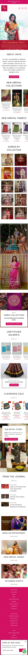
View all (14, 338)
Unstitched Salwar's (14, 599)
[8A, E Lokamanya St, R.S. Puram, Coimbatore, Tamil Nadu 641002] (14, 448)
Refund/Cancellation (14, 616)
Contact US (8, 284)
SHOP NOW (14, 560)
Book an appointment (14, 632)
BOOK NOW (14, 536)
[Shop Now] (14, 376)
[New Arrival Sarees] (14, 547)
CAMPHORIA (14, 606)
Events (14, 635)
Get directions (11, 439)
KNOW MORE (14, 76)
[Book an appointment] (14, 523)
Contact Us (14, 637)
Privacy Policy (14, 618)
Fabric (14, 596)
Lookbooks (14, 608)
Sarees (14, 594)
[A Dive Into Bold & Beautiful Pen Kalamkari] (5, 504)
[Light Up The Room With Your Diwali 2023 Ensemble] (5, 486)
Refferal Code (14, 625)
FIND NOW (14, 584)
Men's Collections (14, 603)
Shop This (9, 249)
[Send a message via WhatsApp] (24, 651)
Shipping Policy (14, 620)
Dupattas (14, 601)
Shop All (19, 249)
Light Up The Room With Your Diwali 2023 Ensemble (18, 489)
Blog (14, 630)
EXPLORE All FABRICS (14, 323)
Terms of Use (14, 623)
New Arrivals (14, 589)
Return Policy (14, 613)
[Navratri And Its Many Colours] (5, 496)
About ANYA (14, 592)
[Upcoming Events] (14, 571)
